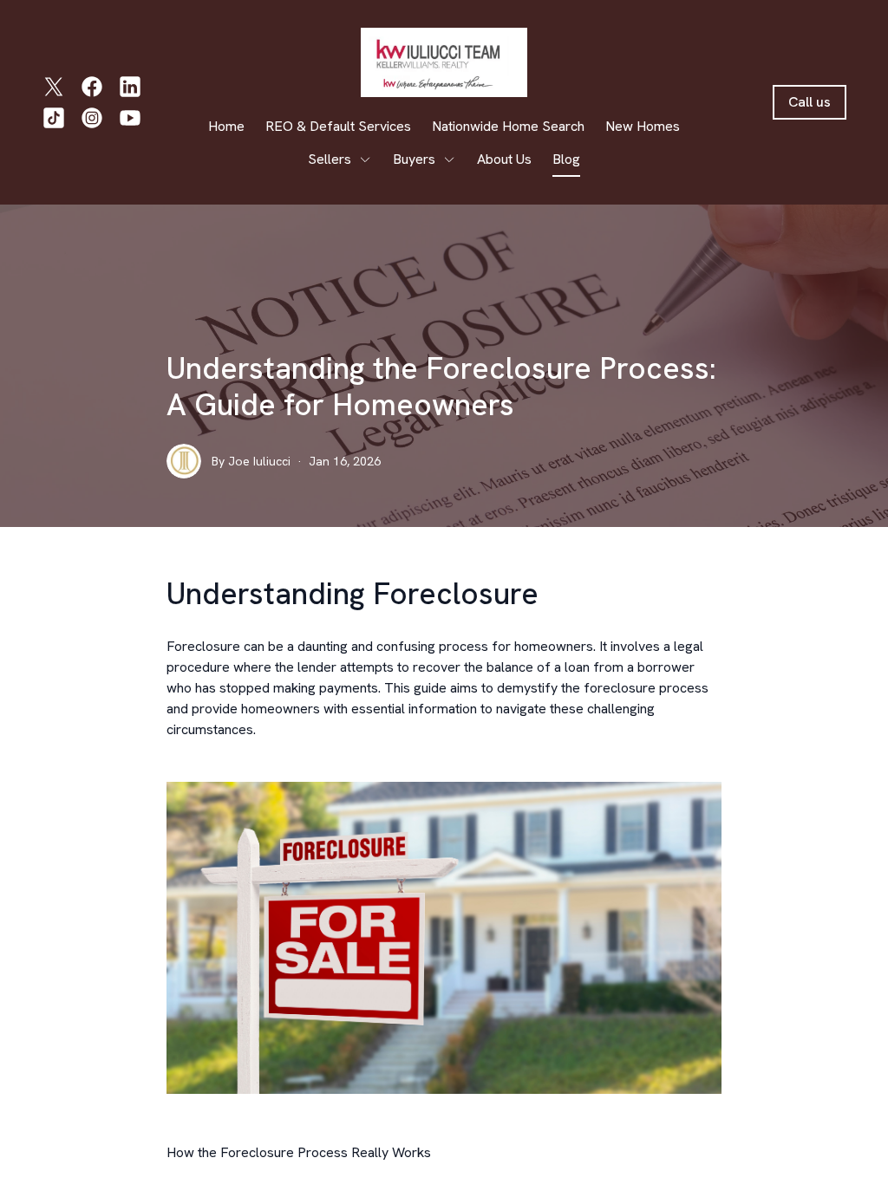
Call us (809, 102)
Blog (566, 159)
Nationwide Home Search (508, 126)
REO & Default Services (338, 126)
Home (226, 126)
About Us (504, 159)
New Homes (642, 126)
